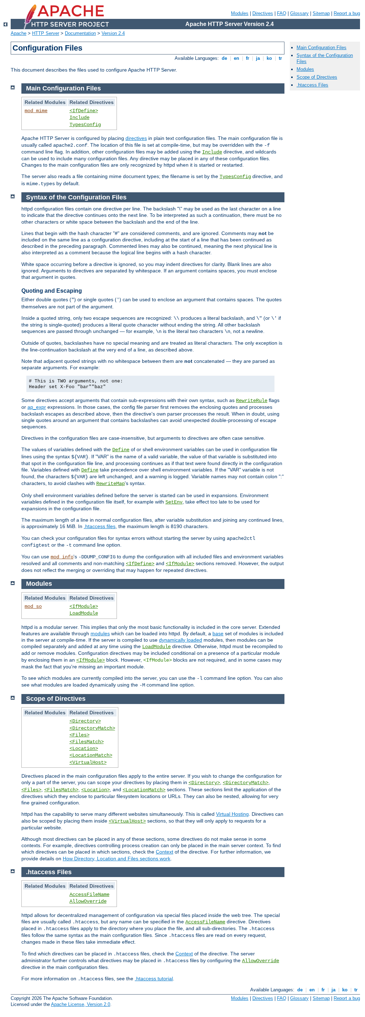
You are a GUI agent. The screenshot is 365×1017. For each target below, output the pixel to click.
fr (248, 58)
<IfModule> (180, 564)
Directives (262, 13)
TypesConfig (85, 124)
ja (258, 58)
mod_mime (36, 111)
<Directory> (85, 721)
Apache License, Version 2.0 (80, 1004)
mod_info (62, 557)
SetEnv (173, 502)
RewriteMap (110, 483)
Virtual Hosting (232, 814)
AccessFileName (89, 894)
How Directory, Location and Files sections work (116, 858)
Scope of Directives (317, 77)
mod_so (33, 606)
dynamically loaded (180, 640)
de (224, 58)
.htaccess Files (312, 85)
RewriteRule (251, 400)
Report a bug (347, 13)
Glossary (299, 13)
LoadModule (84, 613)
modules (100, 633)
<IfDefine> (84, 111)
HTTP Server (45, 33)
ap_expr (36, 407)
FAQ (281, 13)
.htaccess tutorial (154, 978)
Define (120, 450)
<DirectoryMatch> (92, 728)
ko (269, 58)
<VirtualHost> (88, 762)
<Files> (79, 735)
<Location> (84, 748)
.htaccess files (99, 526)
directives (136, 138)
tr (280, 58)
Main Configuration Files (321, 47)
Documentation (80, 33)
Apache (18, 33)
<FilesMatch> (87, 742)
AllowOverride (88, 901)
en (236, 58)
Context (164, 852)
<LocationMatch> (91, 755)
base (217, 633)
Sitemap (321, 13)
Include (79, 117)
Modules (239, 13)
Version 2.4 (113, 33)
